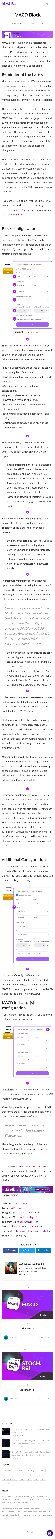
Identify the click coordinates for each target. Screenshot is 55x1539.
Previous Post (27, 1288)
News (41, 1470)
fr (27, 1323)
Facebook (12, 1250)
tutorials (7, 1483)
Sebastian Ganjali (35, 1263)
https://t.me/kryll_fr (26, 1217)
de (22, 1479)
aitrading (37, 1475)
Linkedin (44, 1250)
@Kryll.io (16, 1208)
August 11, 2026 (17, 1435)
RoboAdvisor (23, 1475)
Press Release (9, 1475)
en (29, 1479)
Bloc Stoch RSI (27, 1389)
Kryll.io (25, 1496)
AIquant (19, 1470)
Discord (37, 1166)
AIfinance (7, 1470)
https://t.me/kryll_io (28, 1212)
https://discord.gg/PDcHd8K (27, 1226)
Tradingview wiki (15, 214)
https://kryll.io (20, 1203)
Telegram (23, 1166)
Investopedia (23, 209)
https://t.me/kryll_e (26, 1221)
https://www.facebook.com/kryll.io (32, 1231)
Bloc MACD (28, 1328)
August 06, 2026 (17, 1447)
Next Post (27, 1349)
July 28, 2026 (16, 1458)
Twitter (28, 1250)
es (36, 1479)
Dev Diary (30, 1470)
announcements (10, 1479)
